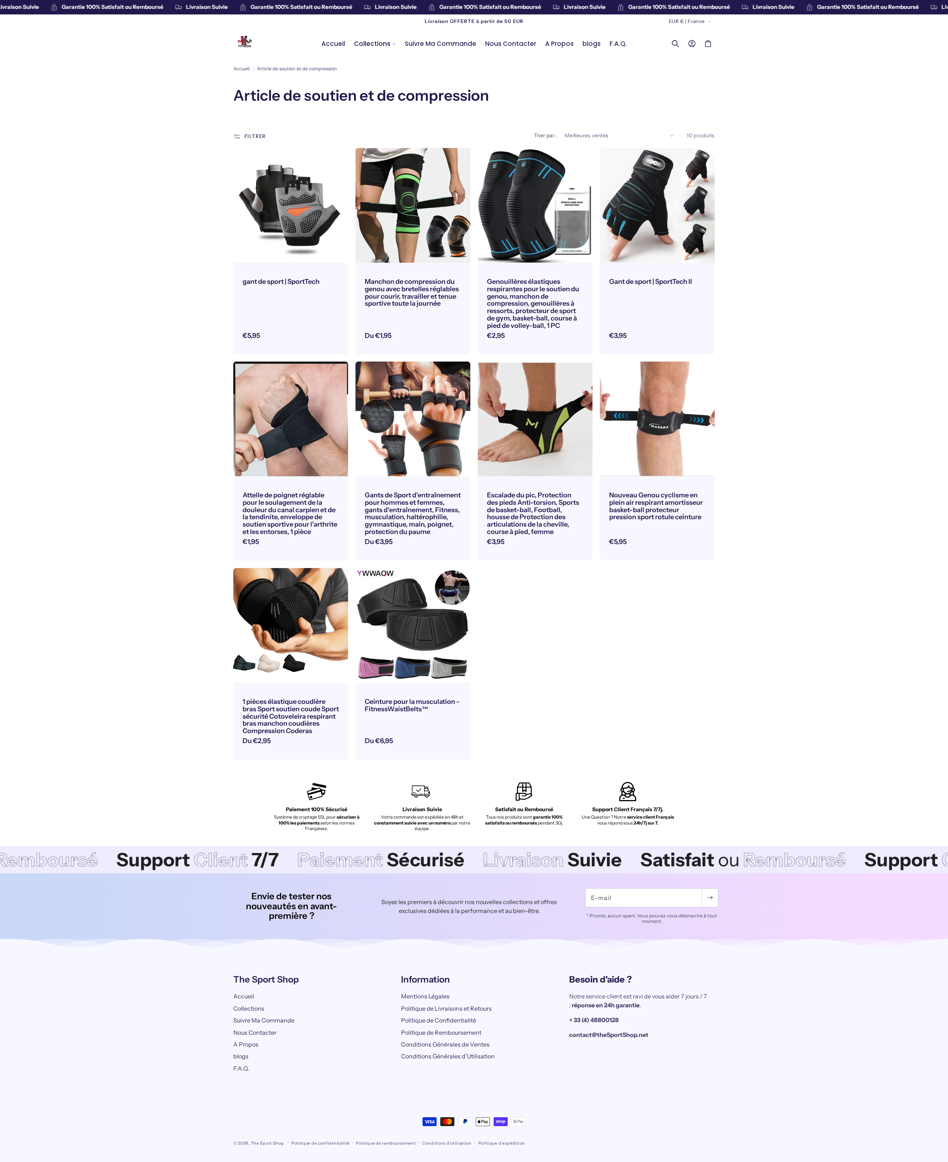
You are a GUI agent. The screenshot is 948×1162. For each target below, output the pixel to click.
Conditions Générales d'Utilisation (448, 1056)
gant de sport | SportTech (281, 282)
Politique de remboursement (385, 1143)
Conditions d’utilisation (447, 1143)
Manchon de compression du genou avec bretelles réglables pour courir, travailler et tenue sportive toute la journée (412, 293)
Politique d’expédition (501, 1143)
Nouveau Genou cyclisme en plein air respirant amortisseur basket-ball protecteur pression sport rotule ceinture (656, 506)
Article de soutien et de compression (297, 68)
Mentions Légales (425, 996)
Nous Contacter (255, 1032)
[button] (375, 43)
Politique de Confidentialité (438, 1020)
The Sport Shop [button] (266, 979)
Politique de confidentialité (320, 1143)
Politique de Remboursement (441, 1032)
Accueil (241, 68)
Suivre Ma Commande (263, 1020)
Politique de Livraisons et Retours (446, 1008)
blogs (240, 1056)
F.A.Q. (241, 1068)
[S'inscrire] (710, 897)
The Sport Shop (267, 1143)
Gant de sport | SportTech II (650, 282)
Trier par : (545, 135)
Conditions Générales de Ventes (445, 1044)
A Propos (245, 1044)
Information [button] (425, 979)
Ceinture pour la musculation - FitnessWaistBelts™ (412, 705)
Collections (248, 1008)
